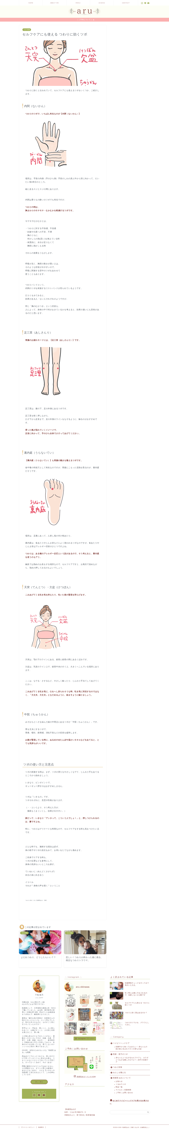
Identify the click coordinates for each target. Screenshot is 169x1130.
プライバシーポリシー (28, 1127)
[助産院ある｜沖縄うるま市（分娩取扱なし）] (84, 15)
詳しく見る (39, 1082)
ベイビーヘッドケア (121, 1043)
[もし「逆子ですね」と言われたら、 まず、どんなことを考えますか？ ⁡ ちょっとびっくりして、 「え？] (98, 1028)
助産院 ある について (122, 1078)
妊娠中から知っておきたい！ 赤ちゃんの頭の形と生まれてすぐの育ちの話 (131, 1048)
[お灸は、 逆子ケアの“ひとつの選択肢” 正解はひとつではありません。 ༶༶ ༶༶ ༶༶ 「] (84, 1028)
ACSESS (102, 3)
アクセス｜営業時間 (123, 1090)
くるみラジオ (121, 1084)
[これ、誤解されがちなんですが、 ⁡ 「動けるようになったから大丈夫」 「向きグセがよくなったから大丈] (98, 1000)
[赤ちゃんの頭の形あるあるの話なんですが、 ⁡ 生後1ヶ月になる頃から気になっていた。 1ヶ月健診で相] (70, 1000)
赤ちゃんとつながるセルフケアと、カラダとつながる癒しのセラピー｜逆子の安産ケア (132, 1060)
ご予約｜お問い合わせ (124, 1093)
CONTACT (126, 3)
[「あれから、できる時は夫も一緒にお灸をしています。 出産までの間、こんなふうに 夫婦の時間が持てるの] (84, 1014)
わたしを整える (119, 1072)
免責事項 (41, 1127)
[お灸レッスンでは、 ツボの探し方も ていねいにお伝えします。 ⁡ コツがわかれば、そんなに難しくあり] (98, 1014)
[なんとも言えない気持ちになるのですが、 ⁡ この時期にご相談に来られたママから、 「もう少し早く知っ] (84, 1000)
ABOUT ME (54, 3)
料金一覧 (119, 1087)
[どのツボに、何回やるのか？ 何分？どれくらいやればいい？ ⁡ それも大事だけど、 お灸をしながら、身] (70, 1028)
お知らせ (119, 1081)
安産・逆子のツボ (120, 1054)
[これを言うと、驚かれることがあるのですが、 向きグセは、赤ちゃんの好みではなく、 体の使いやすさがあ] (70, 1014)
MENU (78, 3)
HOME (30, 3)
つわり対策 (27, 29)
